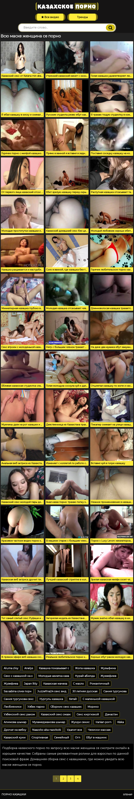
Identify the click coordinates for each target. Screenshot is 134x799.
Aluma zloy (11, 668)
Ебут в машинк (96, 737)
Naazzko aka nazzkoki (46, 729)
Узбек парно (36, 706)
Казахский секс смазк (56, 714)
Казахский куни (15, 737)
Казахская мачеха (55, 683)
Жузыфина (108, 668)
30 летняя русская (85, 691)
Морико (93, 706)
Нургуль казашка (51, 699)
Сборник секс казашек (66, 706)
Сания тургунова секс (19, 699)
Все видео (51, 17)
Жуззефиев (108, 675)
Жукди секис (80, 722)
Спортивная (40, 737)
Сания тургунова (114, 691)
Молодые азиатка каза (53, 675)
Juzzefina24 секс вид (52, 691)
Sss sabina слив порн (18, 691)
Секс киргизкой (88, 714)
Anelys (28, 668)
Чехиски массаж (99, 729)
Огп (77, 737)
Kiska (120, 722)
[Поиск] (110, 27)
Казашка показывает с (54, 668)
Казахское (66, 6)
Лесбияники (13, 706)
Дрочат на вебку (15, 729)
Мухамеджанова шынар (48, 722)
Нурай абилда (85, 675)
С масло (78, 683)
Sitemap (127, 794)
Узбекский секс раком (19, 714)
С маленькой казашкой (99, 699)
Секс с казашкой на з (18, 675)
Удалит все (74, 729)
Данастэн (111, 714)
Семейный (61, 737)
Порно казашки (14, 794)
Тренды (82, 17)
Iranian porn (103, 722)
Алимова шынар (15, 722)
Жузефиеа (11, 683)
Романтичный (99, 683)
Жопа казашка (85, 668)
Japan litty (30, 683)
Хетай (73, 699)
